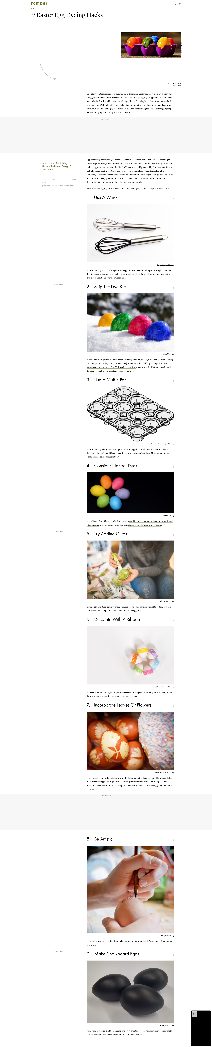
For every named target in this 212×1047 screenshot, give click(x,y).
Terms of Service (68, 185)
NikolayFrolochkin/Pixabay (164, 772)
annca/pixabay (168, 515)
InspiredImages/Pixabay (165, 265)
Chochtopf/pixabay (167, 354)
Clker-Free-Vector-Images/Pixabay (162, 444)
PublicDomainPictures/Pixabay (163, 687)
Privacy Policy (44, 187)
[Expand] (193, 1012)
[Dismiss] (208, 1012)
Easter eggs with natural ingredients (144, 525)
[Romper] (39, 4)
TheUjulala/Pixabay (167, 935)
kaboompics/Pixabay (167, 601)
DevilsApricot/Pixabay (166, 1025)
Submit (44, 182)
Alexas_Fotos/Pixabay (182, 47)
